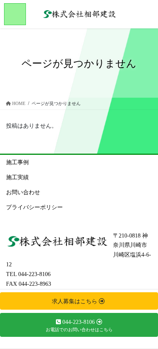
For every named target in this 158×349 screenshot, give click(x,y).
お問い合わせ (23, 192)
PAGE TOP (146, 331)
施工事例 (17, 162)
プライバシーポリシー (34, 207)
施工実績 (17, 177)
